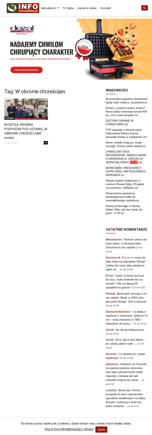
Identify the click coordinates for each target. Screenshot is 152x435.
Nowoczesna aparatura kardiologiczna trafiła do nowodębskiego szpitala (121, 197)
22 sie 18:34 (112, 333)
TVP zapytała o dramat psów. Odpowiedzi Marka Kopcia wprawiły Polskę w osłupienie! (124, 133)
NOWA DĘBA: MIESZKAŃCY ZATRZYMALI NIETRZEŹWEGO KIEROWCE (126, 171)
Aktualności (48, 8)
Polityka (10, 118)
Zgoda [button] (101, 429)
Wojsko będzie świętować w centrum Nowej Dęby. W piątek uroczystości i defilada (125, 184)
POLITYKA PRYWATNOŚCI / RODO (69, 429)
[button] (144, 8)
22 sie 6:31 (133, 406)
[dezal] (76, 49)
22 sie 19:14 (140, 323)
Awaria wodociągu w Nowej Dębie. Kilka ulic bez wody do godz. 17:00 (124, 209)
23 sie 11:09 (126, 269)
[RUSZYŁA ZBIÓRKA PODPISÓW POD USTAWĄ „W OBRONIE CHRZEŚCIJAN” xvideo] (26, 109)
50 (46, 142)
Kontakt (105, 8)
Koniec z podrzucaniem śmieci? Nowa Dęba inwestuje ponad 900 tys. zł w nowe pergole (126, 111)
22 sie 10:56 (126, 358)
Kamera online (87, 8)
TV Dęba (68, 8)
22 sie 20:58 (112, 305)
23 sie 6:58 (139, 287)
